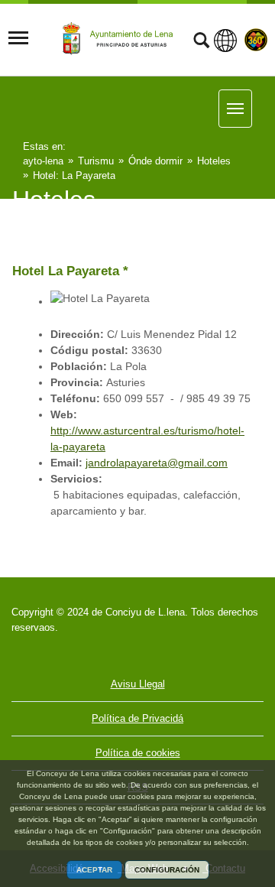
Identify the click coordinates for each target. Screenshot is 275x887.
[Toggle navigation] (18, 38)
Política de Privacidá (137, 718)
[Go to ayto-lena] (120, 39)
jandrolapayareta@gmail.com (157, 462)
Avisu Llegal (138, 684)
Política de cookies (137, 753)
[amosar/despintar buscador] (201, 42)
